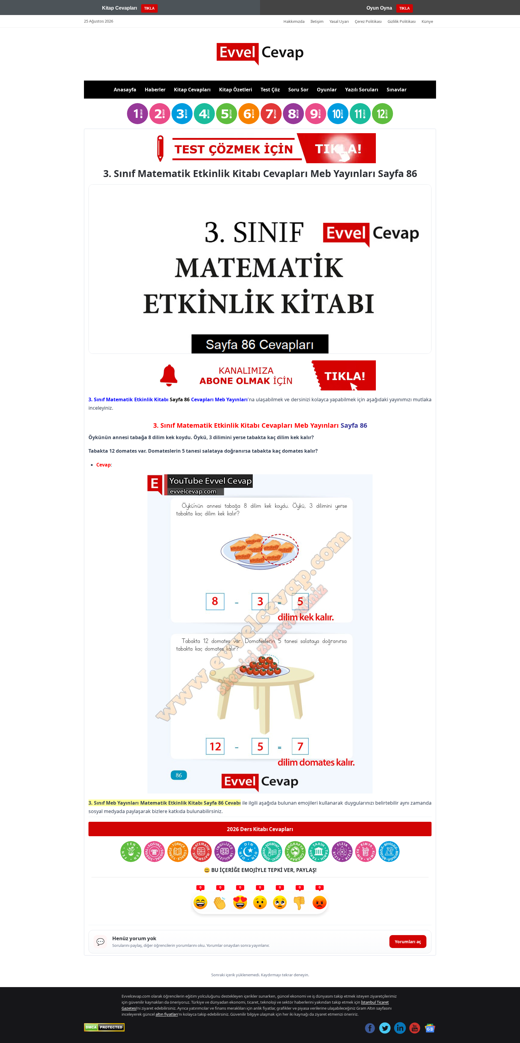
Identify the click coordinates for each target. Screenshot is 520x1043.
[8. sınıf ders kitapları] (293, 113)
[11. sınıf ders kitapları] (360, 113)
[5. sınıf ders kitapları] (226, 113)
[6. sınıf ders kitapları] (248, 113)
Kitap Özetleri (235, 89)
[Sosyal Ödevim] (154, 851)
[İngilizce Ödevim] (224, 851)
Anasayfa (125, 89)
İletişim (317, 21)
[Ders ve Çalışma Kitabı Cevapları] (260, 375)
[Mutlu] (200, 903)
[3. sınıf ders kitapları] (182, 113)
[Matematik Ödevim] (201, 851)
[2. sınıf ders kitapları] (159, 113)
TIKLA (149, 8)
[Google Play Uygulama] (260, 148)
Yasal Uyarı (339, 21)
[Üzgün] (280, 903)
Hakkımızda (294, 21)
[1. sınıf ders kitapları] (137, 113)
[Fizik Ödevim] (342, 851)
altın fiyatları (167, 1014)
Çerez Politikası (368, 21)
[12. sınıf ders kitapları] (382, 113)
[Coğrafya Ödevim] (295, 851)
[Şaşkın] (260, 903)
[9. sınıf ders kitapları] (315, 113)
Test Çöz (270, 89)
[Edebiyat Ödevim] (271, 851)
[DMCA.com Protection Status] (104, 1027)
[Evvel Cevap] (260, 54)
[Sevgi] (240, 903)
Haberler (155, 89)
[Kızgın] (320, 903)
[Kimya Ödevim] (365, 851)
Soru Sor (298, 89)
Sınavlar (397, 89)
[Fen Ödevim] (130, 851)
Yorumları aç (408, 941)
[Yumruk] (300, 903)
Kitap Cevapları (192, 89)
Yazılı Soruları (361, 89)
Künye (427, 21)
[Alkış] (220, 903)
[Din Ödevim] (248, 851)
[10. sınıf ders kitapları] (337, 113)
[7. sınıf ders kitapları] (271, 113)
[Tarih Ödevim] (318, 851)
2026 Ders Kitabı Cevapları (260, 829)
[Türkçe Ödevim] (177, 851)
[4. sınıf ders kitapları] (204, 113)
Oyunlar (327, 89)
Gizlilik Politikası (402, 21)
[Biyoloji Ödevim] (389, 851)
